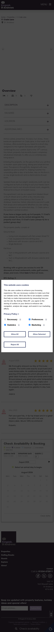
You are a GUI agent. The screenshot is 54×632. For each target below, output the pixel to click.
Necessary (12, 319)
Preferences (37, 319)
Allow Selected (39, 334)
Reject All (15, 345)
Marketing (36, 325)
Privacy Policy (11, 314)
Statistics (11, 325)
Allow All (14, 334)
